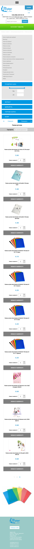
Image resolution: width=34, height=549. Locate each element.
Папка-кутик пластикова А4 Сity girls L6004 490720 (17, 453)
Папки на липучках (7, 50)
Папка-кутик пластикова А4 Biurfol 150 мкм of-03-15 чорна (17, 251)
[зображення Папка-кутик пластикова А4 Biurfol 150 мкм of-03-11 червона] (17, 344)
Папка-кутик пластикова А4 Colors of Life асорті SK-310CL (17, 150)
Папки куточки (6, 65)
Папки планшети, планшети (9, 56)
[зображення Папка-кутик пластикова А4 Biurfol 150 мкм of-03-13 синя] (17, 311)
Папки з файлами (7, 61)
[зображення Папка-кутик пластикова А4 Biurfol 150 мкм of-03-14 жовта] (17, 277)
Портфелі (5, 69)
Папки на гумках (6, 54)
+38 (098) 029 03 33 (18, 15)
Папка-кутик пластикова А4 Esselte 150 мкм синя (17, 183)
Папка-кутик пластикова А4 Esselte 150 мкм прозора (17, 217)
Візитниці (5, 39)
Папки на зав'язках (7, 43)
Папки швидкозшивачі (8, 63)
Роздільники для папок (8, 72)
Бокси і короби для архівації (9, 37)
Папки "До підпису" (7, 41)
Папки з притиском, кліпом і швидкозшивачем (13, 59)
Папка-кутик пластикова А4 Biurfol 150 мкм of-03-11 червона (17, 352)
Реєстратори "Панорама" (8, 74)
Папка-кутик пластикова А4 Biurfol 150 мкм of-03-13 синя (17, 318)
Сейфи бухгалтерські (7, 76)
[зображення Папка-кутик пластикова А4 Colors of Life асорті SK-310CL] (17, 142)
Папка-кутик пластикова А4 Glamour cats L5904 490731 (17, 420)
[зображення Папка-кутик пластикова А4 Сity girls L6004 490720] (17, 445)
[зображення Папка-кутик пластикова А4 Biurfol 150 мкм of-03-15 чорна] (17, 243)
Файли (4, 78)
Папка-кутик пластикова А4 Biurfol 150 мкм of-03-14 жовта (17, 285)
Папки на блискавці (7, 52)
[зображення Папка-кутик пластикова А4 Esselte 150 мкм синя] (17, 176)
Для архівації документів (17, 31)
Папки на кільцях (7, 48)
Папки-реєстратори (7, 67)
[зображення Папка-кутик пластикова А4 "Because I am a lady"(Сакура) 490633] (17, 378)
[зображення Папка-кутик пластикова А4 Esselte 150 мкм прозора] (17, 209)
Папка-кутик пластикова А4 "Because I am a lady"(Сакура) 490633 (17, 386)
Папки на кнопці (6, 46)
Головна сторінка (5, 31)
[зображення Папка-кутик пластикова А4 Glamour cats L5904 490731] (17, 412)
